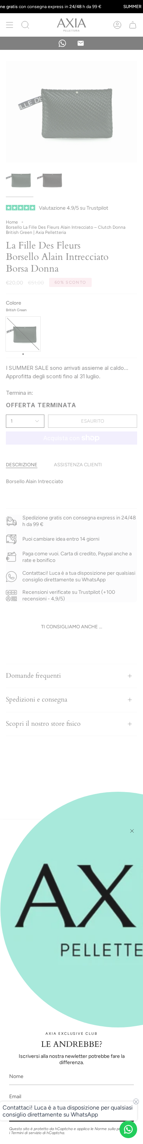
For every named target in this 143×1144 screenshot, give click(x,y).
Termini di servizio (26, 1132)
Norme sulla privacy (112, 1128)
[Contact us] (128, 1129)
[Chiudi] (132, 831)
